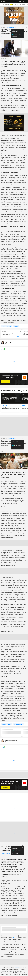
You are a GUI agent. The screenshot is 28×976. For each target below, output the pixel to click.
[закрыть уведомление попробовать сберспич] (22, 31)
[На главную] (3, 1)
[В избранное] (26, 27)
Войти (20, 1)
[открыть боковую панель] (23, 2)
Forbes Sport (4, 405)
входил (14, 942)
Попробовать (15, 36)
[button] (26, 2)
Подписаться (6, 381)
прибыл (17, 972)
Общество (24, 405)
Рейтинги (17, 4)
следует (20, 886)
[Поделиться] (24, 27)
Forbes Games (8, 4)
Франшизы (22, 4)
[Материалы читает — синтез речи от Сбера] (22, 27)
